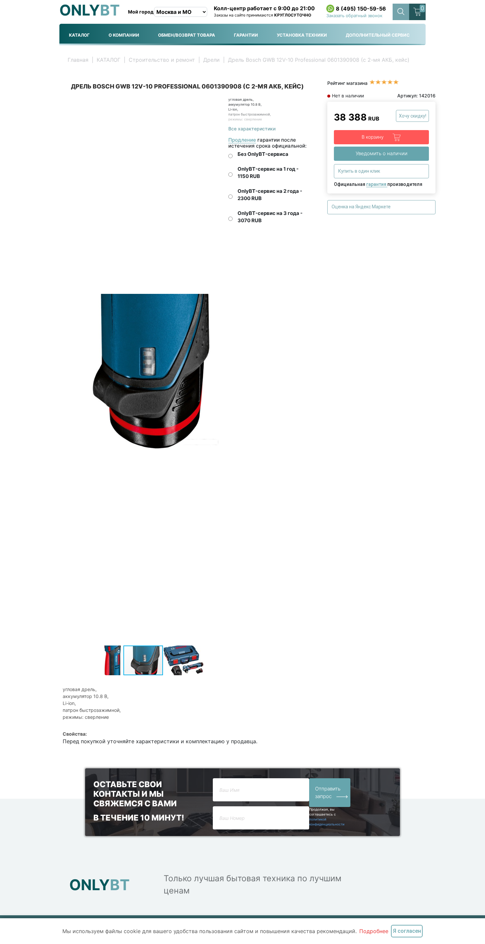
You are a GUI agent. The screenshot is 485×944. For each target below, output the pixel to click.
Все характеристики (251, 128)
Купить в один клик (359, 171)
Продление (242, 140)
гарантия (376, 184)
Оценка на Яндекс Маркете (362, 206)
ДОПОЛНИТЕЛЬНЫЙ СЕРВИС (378, 35)
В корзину (373, 137)
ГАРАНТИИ (246, 35)
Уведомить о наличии (381, 153)
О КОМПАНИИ (124, 35)
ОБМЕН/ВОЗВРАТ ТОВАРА (186, 35)
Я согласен (407, 931)
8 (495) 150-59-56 (361, 8)
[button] (217, 103)
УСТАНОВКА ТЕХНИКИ (302, 35)
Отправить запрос (327, 792)
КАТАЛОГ (79, 35)
